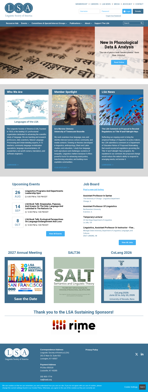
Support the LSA (101, 23)
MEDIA (117, 4)
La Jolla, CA (87, 222)
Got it (142, 387)
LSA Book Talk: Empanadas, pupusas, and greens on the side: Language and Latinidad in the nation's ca (44, 206)
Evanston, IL (87, 212)
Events (24, 23)
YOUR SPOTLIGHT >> (61, 167)
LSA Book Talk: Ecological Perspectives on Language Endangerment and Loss (44, 220)
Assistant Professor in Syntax (97, 196)
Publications (75, 23)
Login (128, 11)
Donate (138, 11)
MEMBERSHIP (81, 4)
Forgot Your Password (113, 16)
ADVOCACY (127, 4)
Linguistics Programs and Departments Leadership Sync (44, 192)
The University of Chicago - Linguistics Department (101, 198)
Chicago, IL (87, 201)
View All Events (55, 233)
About (88, 23)
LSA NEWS (106, 4)
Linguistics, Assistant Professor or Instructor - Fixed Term (108, 228)
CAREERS (95, 4)
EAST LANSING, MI (90, 236)
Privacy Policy (92, 349)
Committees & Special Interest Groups (49, 23)
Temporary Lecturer (93, 217)
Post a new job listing (93, 189)
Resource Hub (12, 23)
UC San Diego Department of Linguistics (97, 220)
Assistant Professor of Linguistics (100, 206)
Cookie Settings (130, 387)
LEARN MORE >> (13, 165)
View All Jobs (127, 242)
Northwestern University (92, 209)
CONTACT (139, 4)
